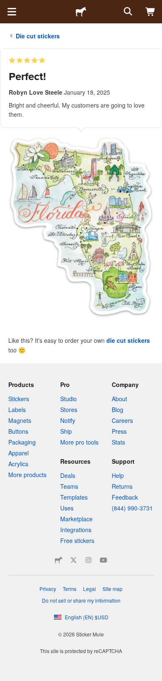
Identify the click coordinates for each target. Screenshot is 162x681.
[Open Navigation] (11, 11)
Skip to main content (6, 6)
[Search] (127, 11)
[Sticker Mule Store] (58, 560)
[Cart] (150, 11)
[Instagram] (88, 560)
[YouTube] (103, 560)
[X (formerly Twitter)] (73, 560)
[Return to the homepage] (81, 11)
